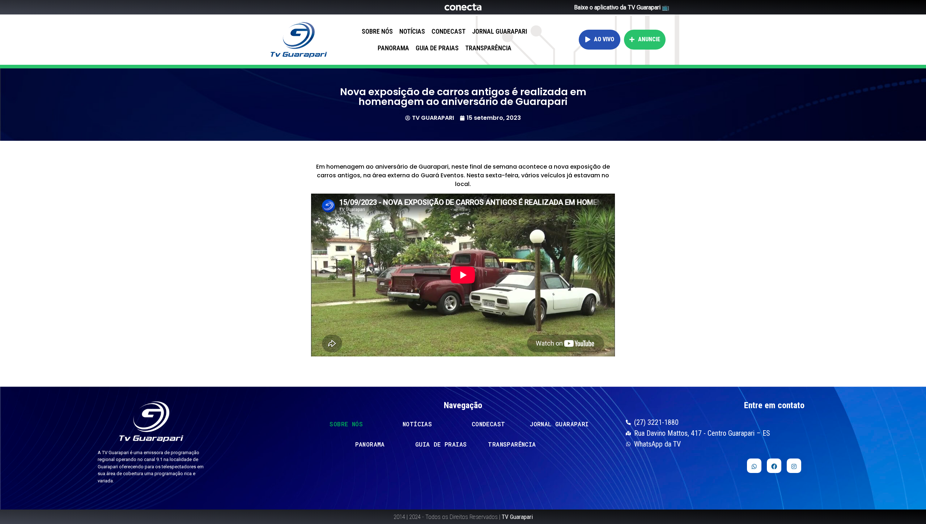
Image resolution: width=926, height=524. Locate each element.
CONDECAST (449, 31)
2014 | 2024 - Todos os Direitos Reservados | (463, 516)
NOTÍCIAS (412, 31)
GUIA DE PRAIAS (437, 48)
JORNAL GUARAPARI (499, 31)
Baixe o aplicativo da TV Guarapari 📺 (621, 7)
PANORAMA (393, 48)
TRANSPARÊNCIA (488, 48)
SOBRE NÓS (377, 31)
